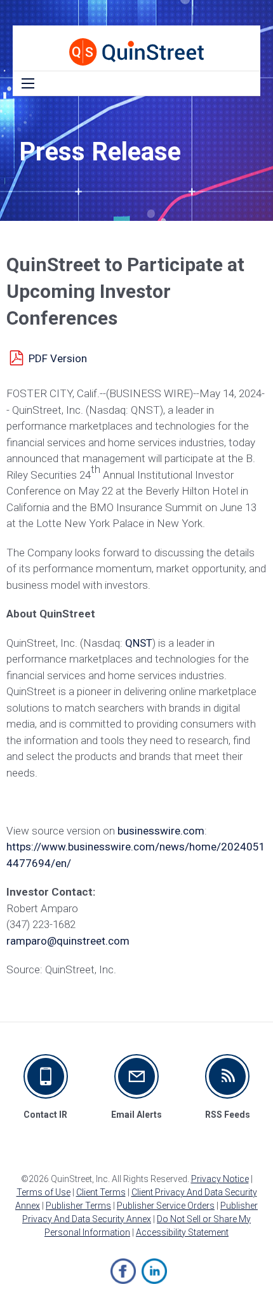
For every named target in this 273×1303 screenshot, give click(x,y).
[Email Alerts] (136, 1076)
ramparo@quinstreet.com (68, 940)
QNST (138, 643)
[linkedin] (154, 1271)
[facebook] (123, 1271)
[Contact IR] (45, 1076)
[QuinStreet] (136, 52)
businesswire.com (160, 830)
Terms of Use (43, 1192)
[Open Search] (28, 83)
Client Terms (101, 1192)
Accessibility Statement (182, 1232)
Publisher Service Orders (166, 1206)
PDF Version (58, 358)
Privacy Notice (220, 1179)
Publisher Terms (78, 1206)
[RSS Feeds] (227, 1076)
